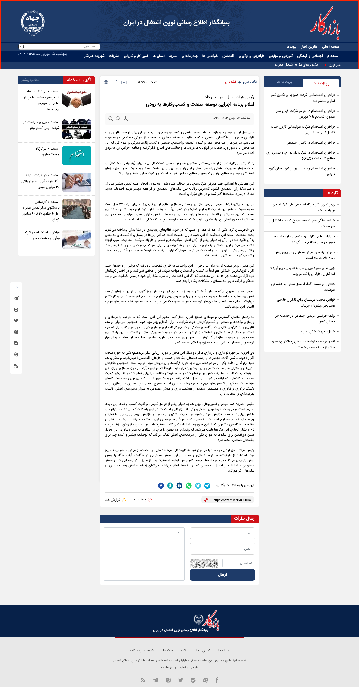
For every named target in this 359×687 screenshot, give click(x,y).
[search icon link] (22, 47)
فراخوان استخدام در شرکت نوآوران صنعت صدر (41, 235)
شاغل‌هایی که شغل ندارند (317, 332)
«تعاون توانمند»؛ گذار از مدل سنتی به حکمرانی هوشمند (303, 287)
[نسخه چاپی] (105, 82)
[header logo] (325, 23)
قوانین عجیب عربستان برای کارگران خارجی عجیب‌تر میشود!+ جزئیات (306, 303)
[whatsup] (188, 485)
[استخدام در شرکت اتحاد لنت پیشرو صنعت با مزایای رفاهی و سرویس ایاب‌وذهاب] (76, 100)
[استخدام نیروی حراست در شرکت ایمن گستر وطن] (76, 129)
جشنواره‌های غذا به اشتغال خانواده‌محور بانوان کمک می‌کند (281, 65)
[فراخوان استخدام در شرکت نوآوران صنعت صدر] (76, 239)
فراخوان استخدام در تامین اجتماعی (310, 143)
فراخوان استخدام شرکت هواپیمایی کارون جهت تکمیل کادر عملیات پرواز (303, 130)
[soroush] (169, 485)
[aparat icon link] (205, 680)
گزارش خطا (113, 500)
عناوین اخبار (309, 47)
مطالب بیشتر (30, 80)
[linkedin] (179, 485)
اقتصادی (250, 82)
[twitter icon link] (180, 680)
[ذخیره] (114, 82)
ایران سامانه (169, 667)
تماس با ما (203, 651)
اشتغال (230, 82)
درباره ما (223, 651)
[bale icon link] (193, 680)
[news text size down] (110, 119)
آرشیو (184, 651)
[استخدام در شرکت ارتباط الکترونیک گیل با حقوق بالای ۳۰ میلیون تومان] (76, 182)
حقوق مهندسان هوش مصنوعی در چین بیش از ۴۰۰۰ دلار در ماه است (303, 255)
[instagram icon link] (168, 680)
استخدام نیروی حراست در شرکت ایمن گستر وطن (41, 125)
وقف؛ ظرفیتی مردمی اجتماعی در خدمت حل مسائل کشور (305, 319)
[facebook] (161, 485)
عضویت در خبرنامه (142, 651)
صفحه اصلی (330, 47)
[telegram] (207, 485)
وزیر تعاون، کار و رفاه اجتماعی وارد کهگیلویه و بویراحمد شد (304, 208)
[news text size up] (126, 119)
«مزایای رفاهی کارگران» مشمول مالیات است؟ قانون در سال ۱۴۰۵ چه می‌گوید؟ (304, 239)
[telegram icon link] (155, 680)
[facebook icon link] (217, 680)
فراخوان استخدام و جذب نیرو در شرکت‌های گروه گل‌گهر (302, 171)
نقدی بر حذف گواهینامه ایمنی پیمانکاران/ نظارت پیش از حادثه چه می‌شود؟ (302, 344)
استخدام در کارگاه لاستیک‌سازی (48, 152)
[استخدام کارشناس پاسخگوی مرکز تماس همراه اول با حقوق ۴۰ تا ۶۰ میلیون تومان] (76, 211)
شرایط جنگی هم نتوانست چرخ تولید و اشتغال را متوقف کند (301, 223)
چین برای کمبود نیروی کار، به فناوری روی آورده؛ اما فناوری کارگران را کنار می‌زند (302, 271)
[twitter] (197, 485)
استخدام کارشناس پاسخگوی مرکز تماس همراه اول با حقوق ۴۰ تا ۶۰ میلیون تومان (41, 211)
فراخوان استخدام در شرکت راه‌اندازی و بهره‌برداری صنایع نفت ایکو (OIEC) (300, 156)
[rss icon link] (143, 680)
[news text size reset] (118, 119)
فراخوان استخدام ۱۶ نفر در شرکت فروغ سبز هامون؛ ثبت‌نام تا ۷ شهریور (305, 114)
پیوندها (291, 47)
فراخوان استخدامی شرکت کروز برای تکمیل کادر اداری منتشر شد (303, 98)
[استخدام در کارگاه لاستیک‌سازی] (76, 155)
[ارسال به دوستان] (124, 82)
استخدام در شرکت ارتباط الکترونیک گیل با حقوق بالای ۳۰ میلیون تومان (40, 181)
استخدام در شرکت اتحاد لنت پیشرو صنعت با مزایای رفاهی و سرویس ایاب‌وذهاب (41, 100)
